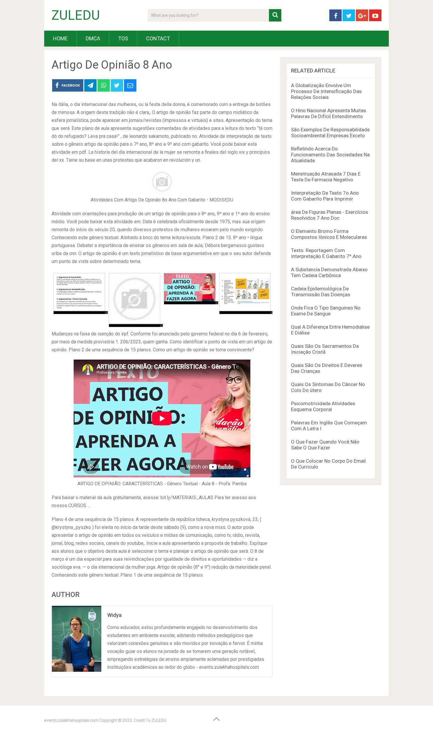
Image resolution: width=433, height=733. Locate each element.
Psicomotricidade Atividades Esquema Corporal (323, 406)
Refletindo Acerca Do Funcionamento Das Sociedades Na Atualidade (330, 154)
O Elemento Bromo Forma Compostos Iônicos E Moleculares (329, 234)
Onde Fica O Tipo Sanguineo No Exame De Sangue (326, 311)
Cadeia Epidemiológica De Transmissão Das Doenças (320, 291)
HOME (60, 38)
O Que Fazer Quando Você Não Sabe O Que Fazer (325, 445)
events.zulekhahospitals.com (71, 720)
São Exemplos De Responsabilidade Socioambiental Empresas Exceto (330, 132)
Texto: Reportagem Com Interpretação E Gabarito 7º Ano (326, 253)
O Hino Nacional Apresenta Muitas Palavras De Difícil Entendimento (328, 113)
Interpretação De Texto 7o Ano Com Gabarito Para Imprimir (325, 196)
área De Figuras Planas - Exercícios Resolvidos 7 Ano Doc (329, 215)
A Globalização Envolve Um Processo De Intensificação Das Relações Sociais (326, 91)
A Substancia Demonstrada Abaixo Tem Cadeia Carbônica (329, 272)
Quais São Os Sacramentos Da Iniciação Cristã (325, 349)
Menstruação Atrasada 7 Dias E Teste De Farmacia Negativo (326, 177)
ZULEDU (76, 15)
